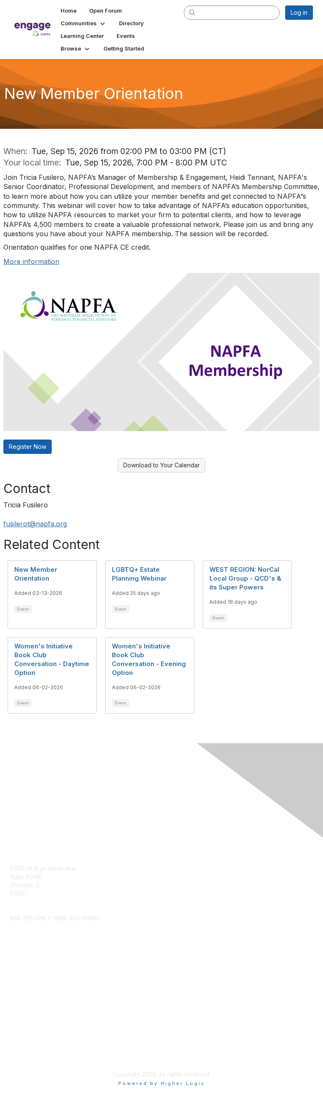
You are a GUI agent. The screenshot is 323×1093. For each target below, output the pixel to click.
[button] (83, 23)
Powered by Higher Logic (161, 1083)
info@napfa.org (31, 909)
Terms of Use (28, 1053)
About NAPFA (28, 1045)
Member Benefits (33, 989)
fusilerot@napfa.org (35, 524)
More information (31, 261)
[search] (192, 12)
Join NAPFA (26, 981)
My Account (26, 973)
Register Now (27, 446)
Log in (299, 12)
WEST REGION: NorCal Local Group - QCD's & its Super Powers (245, 578)
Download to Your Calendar (161, 465)
